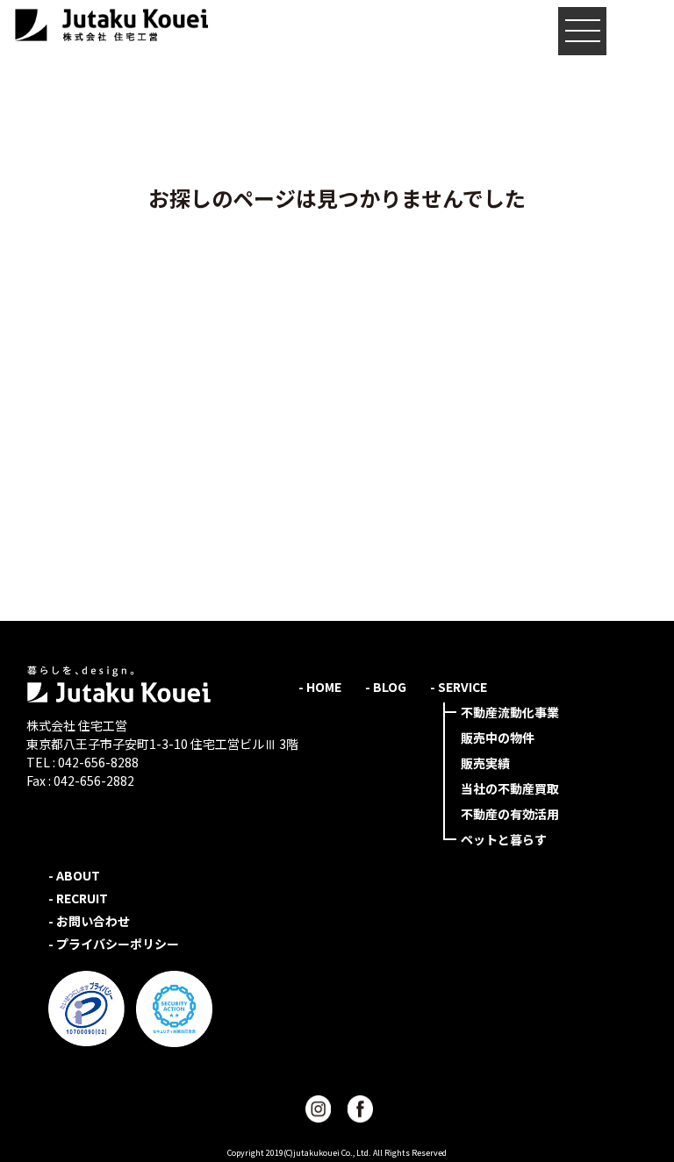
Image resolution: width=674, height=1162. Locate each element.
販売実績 (485, 763)
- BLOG (385, 686)
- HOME (319, 686)
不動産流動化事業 (510, 712)
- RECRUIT (78, 898)
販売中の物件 (497, 737)
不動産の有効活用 (510, 814)
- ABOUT (74, 875)
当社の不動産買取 (510, 788)
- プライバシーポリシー (113, 943)
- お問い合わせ (89, 921)
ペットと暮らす (504, 839)
